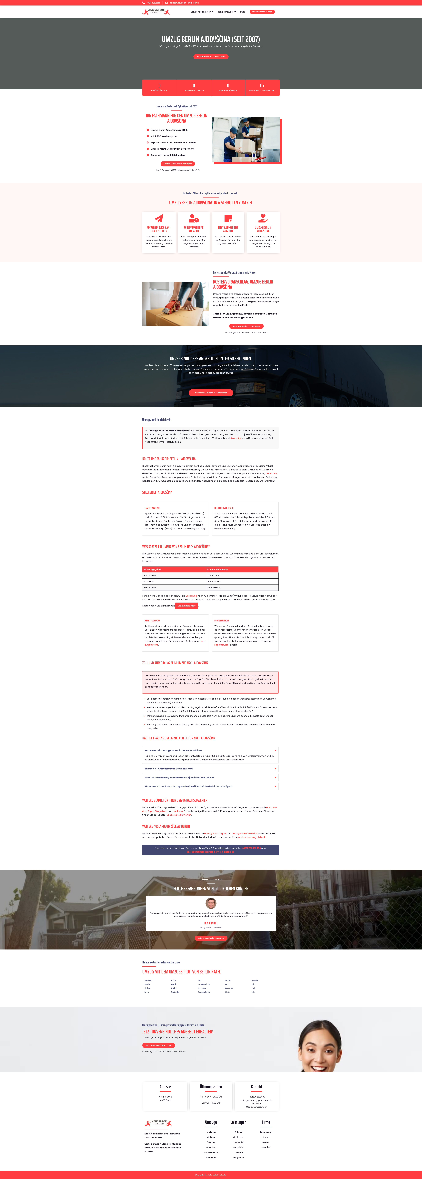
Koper (150, 811)
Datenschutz (266, 1147)
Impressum (266, 1142)
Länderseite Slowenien (179, 814)
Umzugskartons (238, 1157)
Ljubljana (178, 811)
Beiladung (191, 595)
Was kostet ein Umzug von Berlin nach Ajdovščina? (173, 750)
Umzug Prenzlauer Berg (211, 1152)
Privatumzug (211, 1132)
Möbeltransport (238, 1137)
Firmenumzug (211, 1147)
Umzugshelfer (238, 1147)
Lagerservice (221, 644)
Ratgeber (266, 1137)
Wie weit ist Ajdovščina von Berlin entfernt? (169, 768)
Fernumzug (211, 1142)
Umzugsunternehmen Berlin (201, 12)
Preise (242, 12)
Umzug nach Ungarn (215, 833)
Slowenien (235, 438)
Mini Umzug (211, 1137)
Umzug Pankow (211, 1157)
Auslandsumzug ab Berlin (252, 837)
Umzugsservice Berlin (225, 12)
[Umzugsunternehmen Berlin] (156, 11)
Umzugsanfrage (187, 605)
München (272, 473)
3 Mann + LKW (238, 1142)
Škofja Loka (161, 811)
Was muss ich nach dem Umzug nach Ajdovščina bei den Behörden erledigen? (189, 786)
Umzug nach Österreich (244, 833)
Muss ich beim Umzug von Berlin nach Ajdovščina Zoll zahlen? (179, 777)
